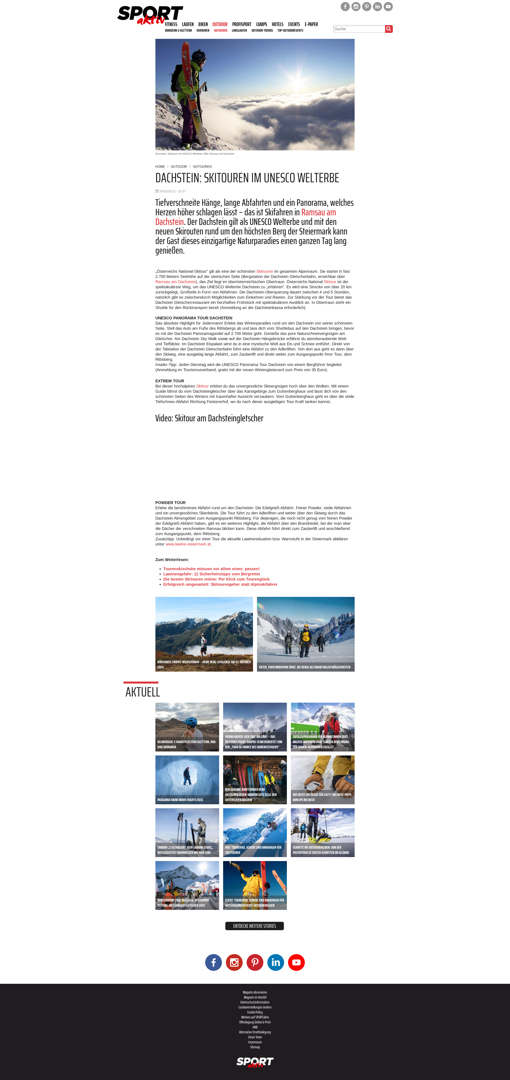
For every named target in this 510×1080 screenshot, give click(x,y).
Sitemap (255, 1047)
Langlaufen (239, 30)
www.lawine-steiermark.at (188, 544)
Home (160, 166)
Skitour (330, 282)
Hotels (277, 24)
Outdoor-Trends (262, 30)
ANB (255, 1027)
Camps (261, 24)
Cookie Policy (255, 1012)
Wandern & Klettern (178, 30)
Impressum (255, 1042)
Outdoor (220, 24)
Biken (203, 24)
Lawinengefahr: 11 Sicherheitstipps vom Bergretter (211, 574)
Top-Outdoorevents (290, 30)
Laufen (188, 24)
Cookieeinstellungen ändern (255, 1007)
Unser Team (255, 1037)
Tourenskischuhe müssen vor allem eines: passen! (211, 569)
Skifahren (202, 30)
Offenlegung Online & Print (255, 1022)
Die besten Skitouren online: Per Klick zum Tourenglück (216, 579)
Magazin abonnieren (255, 992)
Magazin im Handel (255, 997)
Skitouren (220, 30)
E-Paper (311, 24)
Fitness (171, 24)
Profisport (241, 24)
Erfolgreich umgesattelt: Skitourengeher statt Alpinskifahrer (220, 584)
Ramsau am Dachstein (175, 282)
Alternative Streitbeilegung (255, 1032)
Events (294, 24)
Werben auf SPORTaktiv (255, 1017)
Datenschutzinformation (255, 1002)
